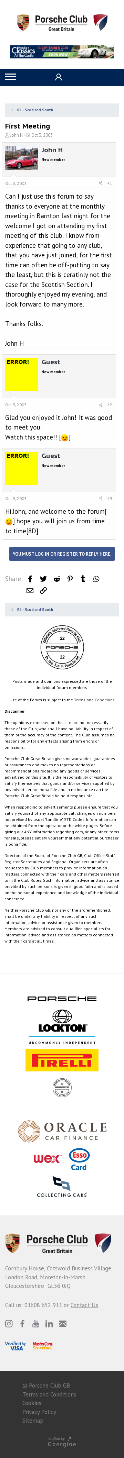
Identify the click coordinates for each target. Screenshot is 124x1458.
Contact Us (84, 1305)
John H (16, 135)
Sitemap (32, 1420)
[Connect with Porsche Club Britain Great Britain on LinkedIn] (49, 1323)
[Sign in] (57, 77)
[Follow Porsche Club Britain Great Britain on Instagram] (9, 1323)
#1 (109, 183)
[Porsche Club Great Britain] (62, 22)
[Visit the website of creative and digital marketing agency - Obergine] (62, 1442)
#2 (109, 404)
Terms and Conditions (94, 699)
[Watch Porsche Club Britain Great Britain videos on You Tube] (36, 1323)
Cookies (31, 1403)
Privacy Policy (39, 1412)
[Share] (100, 183)
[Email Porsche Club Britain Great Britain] (62, 1323)
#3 (109, 498)
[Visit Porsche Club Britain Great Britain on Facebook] (22, 1323)
